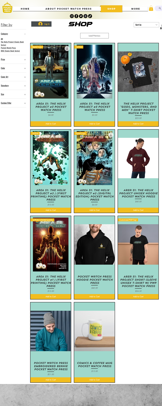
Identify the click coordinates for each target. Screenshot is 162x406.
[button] (151, 8)
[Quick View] (138, 71)
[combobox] (146, 24)
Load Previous (94, 35)
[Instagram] (72, 16)
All (2, 39)
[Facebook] (76, 16)
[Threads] (85, 16)
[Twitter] (81, 16)
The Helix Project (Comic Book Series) (12, 43)
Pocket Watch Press (8, 47)
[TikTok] (90, 16)
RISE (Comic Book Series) (10, 51)
